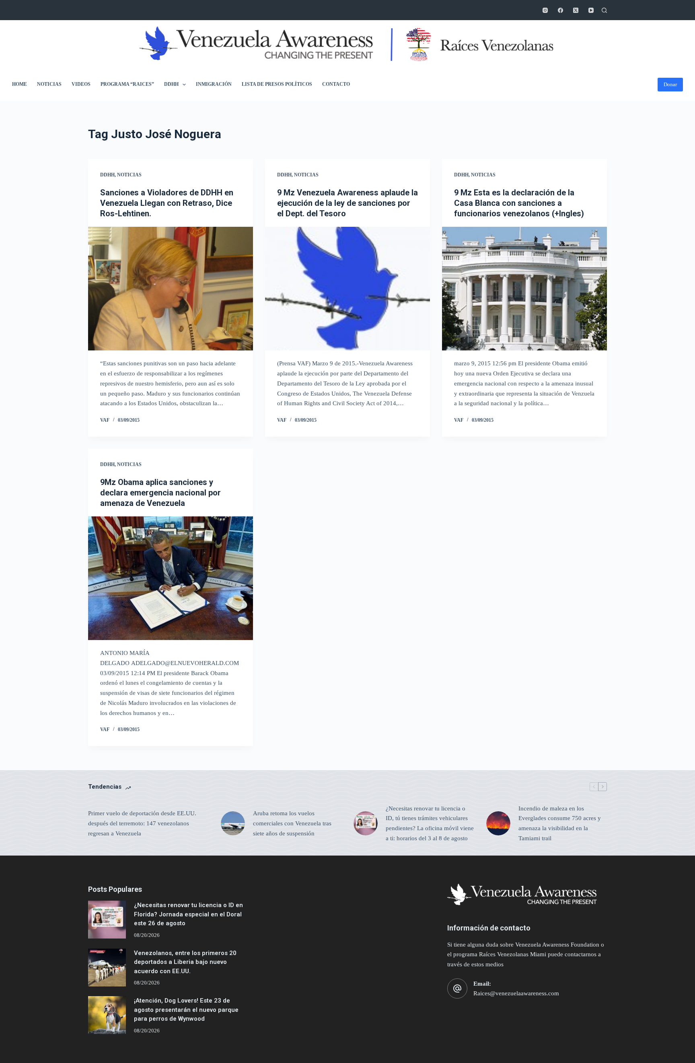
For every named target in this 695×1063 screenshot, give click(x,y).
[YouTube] (591, 10)
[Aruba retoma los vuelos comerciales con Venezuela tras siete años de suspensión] (233, 823)
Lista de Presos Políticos (277, 84)
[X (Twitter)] (575, 10)
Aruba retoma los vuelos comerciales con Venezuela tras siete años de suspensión (292, 823)
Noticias (49, 84)
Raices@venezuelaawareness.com (516, 993)
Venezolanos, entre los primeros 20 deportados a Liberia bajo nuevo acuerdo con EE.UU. (185, 962)
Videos (81, 84)
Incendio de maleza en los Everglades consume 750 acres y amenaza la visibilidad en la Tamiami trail (559, 823)
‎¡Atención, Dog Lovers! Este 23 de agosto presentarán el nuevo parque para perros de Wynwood (186, 1009)
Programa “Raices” (127, 84)
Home (19, 84)
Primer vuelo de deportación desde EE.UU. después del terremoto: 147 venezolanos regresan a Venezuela (142, 823)
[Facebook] (560, 10)
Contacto (336, 84)
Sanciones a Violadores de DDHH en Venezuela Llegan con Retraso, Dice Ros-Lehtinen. (166, 203)
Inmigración (214, 84)
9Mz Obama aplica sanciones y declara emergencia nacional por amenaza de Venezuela (160, 492)
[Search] (604, 10)
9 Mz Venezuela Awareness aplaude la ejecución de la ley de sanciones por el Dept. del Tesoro (347, 203)
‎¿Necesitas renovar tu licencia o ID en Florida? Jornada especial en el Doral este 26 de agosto (188, 914)
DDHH (171, 84)
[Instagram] (545, 10)
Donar (670, 84)
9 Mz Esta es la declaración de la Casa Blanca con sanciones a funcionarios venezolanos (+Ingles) (519, 203)
